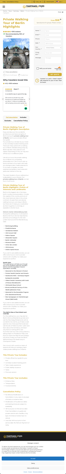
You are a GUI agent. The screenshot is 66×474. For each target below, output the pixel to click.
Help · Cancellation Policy (10, 2)
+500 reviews (16, 31)
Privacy (25, 471)
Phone (37, 39)
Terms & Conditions (37, 471)
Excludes (8, 120)
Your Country (38, 48)
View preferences (33, 468)
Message (38, 57)
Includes (23, 117)
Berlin (22, 11)
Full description (12, 117)
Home (5, 11)
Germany (16, 11)
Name (37, 30)
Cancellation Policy (21, 120)
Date (37, 43)
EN (60, 1)
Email (37, 34)
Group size (37, 53)
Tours (10, 11)
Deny (33, 463)
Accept (33, 458)
